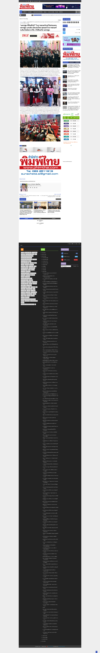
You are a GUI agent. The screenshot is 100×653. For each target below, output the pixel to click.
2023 (43, 641)
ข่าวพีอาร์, (33, 32)
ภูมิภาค (22, 302)
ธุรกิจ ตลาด (31, 264)
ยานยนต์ (28, 290)
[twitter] (27, 1)
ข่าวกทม (32, 295)
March (44, 635)
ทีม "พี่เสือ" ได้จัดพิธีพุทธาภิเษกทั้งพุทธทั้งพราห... (50, 281)
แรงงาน (33, 269)
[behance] (36, 1)
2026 (43, 252)
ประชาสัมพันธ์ (34, 252)
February (44, 637)
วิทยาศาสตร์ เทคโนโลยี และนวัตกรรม (27, 304)
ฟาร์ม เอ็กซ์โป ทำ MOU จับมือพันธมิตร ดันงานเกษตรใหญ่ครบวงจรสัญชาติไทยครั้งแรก (73, 81)
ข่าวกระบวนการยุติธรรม (30, 254)
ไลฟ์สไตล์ (30, 280)
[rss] (34, 1)
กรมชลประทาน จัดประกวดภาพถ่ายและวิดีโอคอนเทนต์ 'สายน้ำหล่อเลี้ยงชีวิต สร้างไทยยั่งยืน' (54, 211)
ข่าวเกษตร (31, 266)
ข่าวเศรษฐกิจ (23, 290)
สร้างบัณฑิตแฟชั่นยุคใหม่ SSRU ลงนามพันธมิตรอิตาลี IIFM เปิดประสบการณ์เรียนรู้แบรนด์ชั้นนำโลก (40, 211)
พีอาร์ (35, 262)
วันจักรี (44, 607)
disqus (40, 218)
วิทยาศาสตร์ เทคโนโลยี (25, 273)
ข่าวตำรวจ (34, 259)
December (45, 257)
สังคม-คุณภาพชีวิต (28, 252)
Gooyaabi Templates (61, 646)
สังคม (35, 266)
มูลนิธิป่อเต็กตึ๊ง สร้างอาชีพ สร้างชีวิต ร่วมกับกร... (50, 360)
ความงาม (23, 271)
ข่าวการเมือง (29, 281)
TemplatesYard (50, 646)
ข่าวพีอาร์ (24, 21)
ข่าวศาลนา (23, 288)
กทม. (34, 288)
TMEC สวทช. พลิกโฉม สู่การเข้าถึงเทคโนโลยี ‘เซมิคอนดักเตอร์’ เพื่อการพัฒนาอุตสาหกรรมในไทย (74, 93)
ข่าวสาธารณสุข (33, 292)
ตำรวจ (22, 252)
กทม (25, 295)
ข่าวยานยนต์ (28, 292)
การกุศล (22, 264)
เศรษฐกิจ (31, 262)
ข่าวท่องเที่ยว (34, 281)
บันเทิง (27, 266)
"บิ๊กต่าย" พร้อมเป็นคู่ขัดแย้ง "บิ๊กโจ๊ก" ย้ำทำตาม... (50, 349)
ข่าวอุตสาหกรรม (29, 288)
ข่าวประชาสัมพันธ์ (24, 261)
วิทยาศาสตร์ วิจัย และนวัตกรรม (26, 278)
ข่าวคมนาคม (27, 300)
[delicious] (39, 1)
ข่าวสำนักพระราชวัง (34, 300)
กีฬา (36, 254)
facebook (53, 218)
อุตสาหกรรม (28, 271)
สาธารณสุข (33, 290)
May (44, 269)
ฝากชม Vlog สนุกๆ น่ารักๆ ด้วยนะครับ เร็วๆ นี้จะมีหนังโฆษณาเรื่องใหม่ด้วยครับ (74, 85)
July (43, 266)
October (44, 261)
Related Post (22, 199)
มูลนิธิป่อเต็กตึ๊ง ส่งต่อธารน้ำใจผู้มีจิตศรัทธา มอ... (50, 393)
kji (40, 646)
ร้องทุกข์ (30, 283)
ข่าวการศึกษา (29, 285)
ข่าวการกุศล (23, 281)
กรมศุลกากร (23, 285)
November (45, 259)
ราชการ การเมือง (24, 269)
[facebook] (25, 1)
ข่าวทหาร (34, 283)
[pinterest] (29, 1)
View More (58, 199)
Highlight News (71, 62)
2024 (43, 256)
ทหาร (29, 269)
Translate (64, 267)
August (44, 264)
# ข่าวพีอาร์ (24, 145)
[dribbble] (32, 1)
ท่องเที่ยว (26, 264)
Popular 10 (65, 62)
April (44, 271)
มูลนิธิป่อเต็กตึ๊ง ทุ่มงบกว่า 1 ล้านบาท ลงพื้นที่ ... (50, 556)
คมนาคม (22, 297)
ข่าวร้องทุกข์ (27, 276)
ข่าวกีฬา (22, 276)
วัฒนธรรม (27, 297)
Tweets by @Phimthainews (67, 161)
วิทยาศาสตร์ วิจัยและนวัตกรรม (26, 257)
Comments (77, 62)
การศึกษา (23, 266)
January (44, 639)
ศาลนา (22, 300)
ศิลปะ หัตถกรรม (33, 273)
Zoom (22, 295)
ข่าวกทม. (22, 292)
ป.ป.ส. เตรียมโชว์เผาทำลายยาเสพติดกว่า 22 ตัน (50, 398)
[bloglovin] (30, 1)
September (45, 262)
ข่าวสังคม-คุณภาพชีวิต (25, 262)
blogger (26, 218)
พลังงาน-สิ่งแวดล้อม (24, 283)
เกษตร (30, 261)
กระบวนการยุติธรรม (24, 280)
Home (21, 21)
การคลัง (28, 295)
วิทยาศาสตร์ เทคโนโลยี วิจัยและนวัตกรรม (28, 299)
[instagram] (38, 1)
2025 (43, 254)
